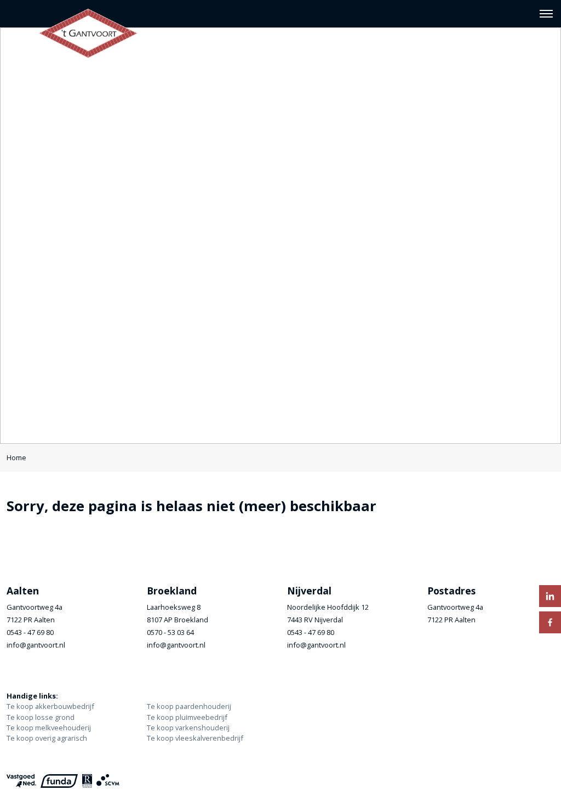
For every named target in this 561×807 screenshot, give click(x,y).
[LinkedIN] (550, 596)
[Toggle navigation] (546, 13)
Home (16, 457)
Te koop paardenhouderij (189, 706)
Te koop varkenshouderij (188, 727)
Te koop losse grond (41, 717)
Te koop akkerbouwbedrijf (50, 706)
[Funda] (59, 781)
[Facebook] (550, 622)
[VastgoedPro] (21, 781)
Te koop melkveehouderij (49, 727)
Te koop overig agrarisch (47, 738)
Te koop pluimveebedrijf (187, 717)
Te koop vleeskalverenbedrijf (195, 738)
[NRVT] (87, 781)
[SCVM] (107, 781)
